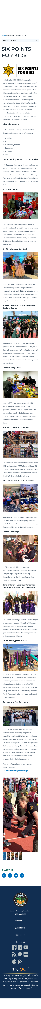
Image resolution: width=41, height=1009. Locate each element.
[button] (6, 819)
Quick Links (20, 928)
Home (4, 35)
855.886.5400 (20, 914)
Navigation (20, 921)
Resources (20, 935)
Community (10, 35)
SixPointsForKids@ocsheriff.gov (16, 771)
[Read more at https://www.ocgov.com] (20, 899)
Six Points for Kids (21, 35)
